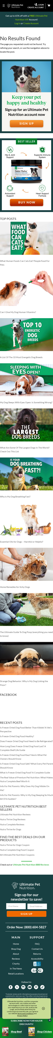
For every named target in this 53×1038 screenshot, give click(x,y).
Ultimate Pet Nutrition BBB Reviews (31, 864)
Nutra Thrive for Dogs (10, 829)
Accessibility (37, 958)
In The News (16, 968)
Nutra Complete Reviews (12, 824)
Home (16, 943)
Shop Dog (16, 948)
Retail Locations (16, 973)
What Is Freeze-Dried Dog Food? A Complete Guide (25, 772)
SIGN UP (27, 913)
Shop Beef (16, 1031)
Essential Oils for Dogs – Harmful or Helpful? (21, 541)
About (16, 953)
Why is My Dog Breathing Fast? (15, 496)
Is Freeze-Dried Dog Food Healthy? (17, 736)
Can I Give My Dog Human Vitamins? (18, 312)
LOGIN (41, 5)
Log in (17, 23)
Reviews (16, 958)
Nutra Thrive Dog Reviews (12, 819)
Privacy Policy (22, 1016)
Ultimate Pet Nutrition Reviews (15, 814)
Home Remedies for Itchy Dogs (15, 587)
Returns (37, 953)
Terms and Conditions (25, 1013)
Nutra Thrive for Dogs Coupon (15, 845)
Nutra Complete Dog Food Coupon (17, 849)
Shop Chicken (44, 1031)
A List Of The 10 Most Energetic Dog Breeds (21, 357)
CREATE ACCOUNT (36, 7)
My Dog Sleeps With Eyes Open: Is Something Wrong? (26, 402)
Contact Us (37, 948)
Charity (16, 963)
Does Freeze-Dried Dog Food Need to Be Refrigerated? (26, 741)
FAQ (37, 943)
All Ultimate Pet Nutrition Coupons (17, 854)
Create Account (31, 23)
